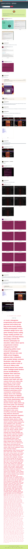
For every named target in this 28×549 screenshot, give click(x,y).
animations (17, 461)
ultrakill (8, 529)
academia (20, 513)
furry (5, 337)
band (14, 445)
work (19, 453)
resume (5, 458)
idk (16, 361)
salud (7, 508)
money (12, 442)
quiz (18, 529)
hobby (11, 475)
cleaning (22, 512)
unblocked (11, 501)
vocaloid (17, 375)
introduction (13, 471)
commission (7, 531)
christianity (14, 482)
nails (8, 518)
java (8, 510)
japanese (10, 445)
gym (18, 458)
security (20, 477)
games (19, 322)
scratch (21, 496)
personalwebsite (7, 438)
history (21, 337)
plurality (17, 500)
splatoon (10, 464)
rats (15, 517)
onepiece (11, 524)
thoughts (11, 425)
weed (15, 506)
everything (7, 412)
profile (14, 451)
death (19, 489)
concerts (23, 522)
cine (13, 477)
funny (5, 404)
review (4, 527)
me (15, 395)
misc (23, 496)
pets (19, 425)
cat (9, 386)
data (9, 480)
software (6, 395)
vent (7, 494)
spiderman (17, 526)
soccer (22, 425)
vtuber (13, 423)
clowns (19, 497)
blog (5, 326)
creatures (4, 537)
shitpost (23, 528)
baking (5, 385)
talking (13, 522)
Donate (9, 547)
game (5, 332)
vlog (13, 492)
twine (15, 498)
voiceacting (20, 522)
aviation (19, 518)
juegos (5, 441)
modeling (8, 511)
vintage (20, 419)
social (5, 423)
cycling (11, 522)
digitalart (19, 395)
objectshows (21, 478)
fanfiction (17, 377)
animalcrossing (7, 536)
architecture (6, 428)
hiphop (20, 481)
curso (21, 519)
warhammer (18, 538)
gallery (5, 472)
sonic (9, 406)
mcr (6, 500)
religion (15, 403)
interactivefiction (15, 536)
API (14, 547)
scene (16, 410)
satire (17, 532)
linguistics (15, 455)
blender (7, 475)
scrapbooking (11, 517)
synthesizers (16, 533)
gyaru (8, 462)
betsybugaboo (6, 18)
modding (5, 466)
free (16, 463)
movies (9, 326)
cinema (6, 386)
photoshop (8, 542)
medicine (13, 463)
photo (7, 454)
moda (5, 431)
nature (17, 343)
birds (20, 441)
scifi (14, 385)
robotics (10, 489)
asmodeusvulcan (6, 46)
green (22, 507)
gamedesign (6, 468)
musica (15, 332)
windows (18, 464)
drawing (10, 332)
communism (10, 483)
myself (5, 477)
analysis (12, 514)
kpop (16, 337)
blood (10, 533)
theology (6, 519)
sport (5, 399)
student (5, 493)
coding (20, 332)
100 (19, 315)
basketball (9, 423)
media (6, 376)
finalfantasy (23, 538)
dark (17, 480)
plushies (21, 483)
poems (7, 453)
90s (18, 386)
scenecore (17, 485)
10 (12, 315)
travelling (19, 490)
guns (18, 526)
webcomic (17, 373)
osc (20, 470)
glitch (15, 522)
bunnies (5, 481)
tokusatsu (16, 541)
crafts (17, 365)
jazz (14, 498)
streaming (20, 404)
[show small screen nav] (27, 0)
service (9, 515)
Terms (19, 547)
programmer (9, 503)
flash (14, 504)
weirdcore (21, 428)
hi (18, 508)
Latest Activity (5, 3)
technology (7, 339)
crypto (9, 447)
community (13, 412)
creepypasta (19, 463)
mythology (13, 472)
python (13, 467)
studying (17, 476)
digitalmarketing (5, 517)
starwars (11, 498)
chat (5, 437)
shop (9, 432)
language (6, 432)
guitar (12, 404)
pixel (22, 480)
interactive (11, 468)
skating (21, 500)
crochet (18, 385)
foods (22, 482)
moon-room (5, 83)
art (4, 320)
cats (19, 324)
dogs (19, 361)
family (10, 467)
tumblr (10, 504)
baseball (20, 502)
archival (9, 541)
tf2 (17, 486)
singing (20, 435)
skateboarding (20, 459)
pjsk (15, 478)
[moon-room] (2, 84)
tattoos (9, 508)
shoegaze (13, 527)
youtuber (18, 531)
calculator (22, 531)
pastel (21, 499)
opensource (13, 509)
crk (16, 527)
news (10, 379)
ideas (16, 510)
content (8, 527)
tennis (8, 517)
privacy (18, 483)
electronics (16, 413)
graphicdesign (16, 399)
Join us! (8, 15)
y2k (5, 365)
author (17, 511)
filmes (12, 490)
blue (4, 490)
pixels (8, 470)
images (9, 500)
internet (11, 367)
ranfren (20, 541)
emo (9, 376)
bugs (5, 444)
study (10, 417)
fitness (7, 437)
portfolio (16, 335)
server (6, 526)
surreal (10, 519)
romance (22, 453)
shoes (15, 513)
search (18, 514)
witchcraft (15, 444)
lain (16, 459)
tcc (9, 511)
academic (18, 523)
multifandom (19, 536)
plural (10, 513)
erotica (20, 523)
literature (6, 341)
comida (14, 392)
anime (15, 322)
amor (7, 477)
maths (9, 494)
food (11, 324)
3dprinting (21, 506)
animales (5, 505)
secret (12, 541)
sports (22, 343)
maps (20, 510)
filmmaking (17, 488)
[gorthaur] (2, 184)
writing (15, 324)
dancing (8, 459)
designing (19, 491)
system (10, 455)
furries (12, 447)
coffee (16, 425)
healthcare (13, 512)
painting (10, 385)
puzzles (21, 466)
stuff (18, 379)
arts (14, 381)
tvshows (6, 445)
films (11, 373)
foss (11, 523)
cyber (13, 502)
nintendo (9, 435)
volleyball (20, 486)
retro (17, 353)
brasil (13, 489)
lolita (11, 497)
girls (17, 497)
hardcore (5, 513)
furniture (17, 522)
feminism (5, 485)
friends (11, 403)
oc (21, 363)
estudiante (16, 518)
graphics (6, 388)
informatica (9, 434)
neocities (20, 529)
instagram (5, 531)
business (6, 379)
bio (8, 467)
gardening (7, 363)
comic (18, 363)
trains (15, 499)
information (20, 434)
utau (20, 484)
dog (15, 468)
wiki (15, 458)
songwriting (11, 532)
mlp (21, 432)
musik (21, 538)
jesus (9, 497)
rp (17, 475)
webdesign (6, 425)
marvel (8, 458)
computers (17, 357)
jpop (7, 496)
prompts (5, 541)
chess (9, 466)
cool (16, 404)
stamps (12, 461)
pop (17, 498)
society (15, 523)
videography (5, 501)
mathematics (12, 470)
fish (4, 454)
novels (17, 474)
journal (6, 371)
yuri (10, 461)
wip (12, 444)
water (21, 520)
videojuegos (14, 351)
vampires (15, 453)
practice (20, 527)
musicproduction (8, 524)
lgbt (13, 397)
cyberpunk (6, 420)
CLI (10, 547)
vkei (8, 478)
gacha (10, 520)
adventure (22, 474)
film (18, 339)
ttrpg (5, 413)
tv (18, 371)
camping (21, 528)
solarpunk (15, 531)
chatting (5, 509)
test (10, 377)
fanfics (18, 524)
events (10, 454)
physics (14, 438)
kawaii (16, 369)
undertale (16, 429)
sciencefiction (11, 518)
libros (5, 453)
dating (11, 536)
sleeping (14, 448)
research (8, 444)
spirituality (10, 422)
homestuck (7, 390)
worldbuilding (13, 371)
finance (22, 450)
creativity (6, 397)
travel (18, 349)
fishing (10, 512)
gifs (18, 478)
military (4, 533)
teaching (17, 470)
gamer (17, 504)
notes (16, 524)
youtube (9, 359)
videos (13, 365)
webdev (18, 496)
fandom (21, 369)
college (19, 499)
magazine (14, 519)
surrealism (20, 507)
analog (22, 510)
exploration (5, 536)
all (17, 451)
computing (5, 499)
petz (20, 519)
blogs (10, 420)
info (9, 442)
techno (11, 508)
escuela (17, 502)
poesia (12, 520)
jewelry (7, 489)
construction (18, 501)
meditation (13, 531)
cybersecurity (19, 442)
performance (10, 526)
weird (18, 417)
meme (9, 463)
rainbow (22, 537)
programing (7, 349)
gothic (20, 458)
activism (9, 486)
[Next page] (20, 315)
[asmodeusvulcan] (2, 47)
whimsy (5, 467)
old (18, 498)
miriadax (10, 537)
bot (12, 528)
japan (19, 431)
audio (5, 480)
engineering (7, 415)
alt (11, 480)
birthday (14, 464)
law (13, 481)
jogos (5, 459)
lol (10, 482)
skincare (8, 507)
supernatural (5, 503)
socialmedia (6, 491)
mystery (22, 464)
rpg (23, 403)
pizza (22, 472)
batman (4, 526)
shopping (18, 432)
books (14, 326)
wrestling (13, 484)
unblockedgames (22, 533)
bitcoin (6, 508)
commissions (7, 392)
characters (11, 401)
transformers (16, 494)
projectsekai (6, 542)
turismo (20, 517)
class (6, 533)
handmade (5, 528)
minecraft (7, 351)
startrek (9, 528)
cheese (16, 537)
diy (21, 386)
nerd (7, 506)
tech (12, 347)
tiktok (6, 509)
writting (16, 512)
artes (14, 502)
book (5, 434)
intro (5, 463)
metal (22, 399)
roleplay (14, 406)
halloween (17, 513)
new (19, 533)
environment (5, 498)
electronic (19, 494)
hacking (20, 422)
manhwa (19, 493)
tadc (14, 538)
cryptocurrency (12, 533)
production (6, 486)
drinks (7, 541)
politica (10, 541)
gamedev (7, 353)
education (7, 343)
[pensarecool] (2, 61)
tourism (4, 515)
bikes (10, 529)
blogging (16, 355)
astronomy (17, 437)
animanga (15, 511)
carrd (5, 475)
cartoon (11, 462)
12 (14, 315)
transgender (14, 457)
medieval (16, 514)
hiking (5, 462)
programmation (18, 528)
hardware (5, 507)
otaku (7, 518)
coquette (17, 466)
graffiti (4, 519)
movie (8, 431)
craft (15, 480)
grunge (6, 492)
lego (16, 505)
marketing (19, 394)
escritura (22, 526)
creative (12, 431)
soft (14, 524)
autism (8, 451)
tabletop (16, 509)
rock (18, 406)
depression (17, 520)
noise (7, 483)
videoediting (20, 504)
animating (15, 532)
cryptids (8, 523)
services (23, 502)
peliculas (21, 461)
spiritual (4, 538)
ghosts (4, 523)
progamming (8, 490)
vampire (10, 527)
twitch (11, 485)
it (14, 425)
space (13, 377)
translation (13, 503)
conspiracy (17, 515)
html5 (14, 450)
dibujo (4, 529)
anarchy (22, 524)
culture (18, 381)
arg (7, 365)
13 (15, 315)
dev (17, 493)
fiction (11, 381)
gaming (19, 326)
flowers (15, 426)
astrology (12, 458)
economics (5, 511)
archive (19, 390)
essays (7, 457)
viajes (18, 533)
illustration (7, 361)
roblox (13, 343)
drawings (15, 462)
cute (13, 337)
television (20, 451)
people (10, 509)
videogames (14, 320)
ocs (21, 335)
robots (22, 468)
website (18, 383)
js (14, 512)
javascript (6, 419)
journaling (6, 383)
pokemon (7, 357)
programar (5, 506)
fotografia (5, 484)
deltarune (9, 413)
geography (9, 488)
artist (13, 394)
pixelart (18, 392)
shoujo (22, 529)
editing (6, 401)
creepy (21, 501)
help (8, 502)
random (13, 363)
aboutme (6, 403)
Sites (2, 4)
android (16, 496)
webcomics (14, 415)
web (20, 353)
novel (4, 497)
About (6, 547)
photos (16, 419)
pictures (5, 488)
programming (8, 322)
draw (20, 498)
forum (15, 507)
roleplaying (17, 477)
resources (6, 471)
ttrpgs (5, 435)
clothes (6, 406)
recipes (12, 478)
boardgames (14, 486)
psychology (13, 390)
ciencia (13, 538)
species (14, 529)
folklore (20, 524)
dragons (22, 471)
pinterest (20, 485)
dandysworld (14, 526)
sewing (22, 406)
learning (6, 377)
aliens (7, 461)
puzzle (21, 454)
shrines (4, 524)
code (8, 408)
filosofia (13, 532)
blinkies (12, 439)
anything (6, 442)
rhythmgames (10, 531)
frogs (14, 518)
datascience (14, 541)
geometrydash (20, 537)
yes (19, 508)
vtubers (13, 499)
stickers (22, 494)
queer (5, 369)
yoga (8, 501)
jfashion (14, 475)
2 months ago (5, 19)
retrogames (5, 518)
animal (16, 529)
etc (11, 383)
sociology (20, 509)
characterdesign (7, 476)
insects (8, 505)
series (12, 386)
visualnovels (6, 455)
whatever (14, 500)
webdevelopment (19, 467)
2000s (5, 355)
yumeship (14, 501)
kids (20, 526)
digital (19, 439)
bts (22, 491)
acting (9, 496)
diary (11, 357)
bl (16, 478)
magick (7, 538)
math (21, 379)
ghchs (17, 472)
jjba (7, 522)
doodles (14, 528)
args (12, 496)
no (23, 477)
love (13, 353)
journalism (13, 466)
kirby (22, 513)
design (12, 330)
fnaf (23, 422)
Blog (12, 547)
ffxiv (13, 485)
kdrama (18, 510)
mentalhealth (20, 457)
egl (9, 514)
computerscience (6, 504)
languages (20, 412)
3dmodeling (15, 491)
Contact (22, 547)
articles (14, 527)
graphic (16, 489)
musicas (22, 523)
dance (10, 394)
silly (21, 381)
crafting (13, 435)
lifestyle (9, 399)
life (11, 353)
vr (21, 455)
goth (21, 388)
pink (5, 359)
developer (6, 464)
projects (21, 445)
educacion (6, 426)
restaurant (8, 512)
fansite (20, 480)
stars (13, 480)
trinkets (10, 505)
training (4, 532)
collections (13, 536)
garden (19, 520)
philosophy (13, 341)
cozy (15, 493)
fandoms (19, 426)
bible (5, 514)
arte (21, 330)
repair (11, 537)
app (22, 462)
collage (13, 488)
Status (16, 547)
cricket (14, 514)
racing (22, 514)
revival (19, 532)
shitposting (18, 519)
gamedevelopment (8, 450)
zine (9, 471)
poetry (9, 337)
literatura (10, 492)
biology (11, 426)
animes (5, 447)
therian (13, 506)
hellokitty (18, 492)
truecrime (11, 510)
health (14, 379)
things (5, 494)
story (5, 408)
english (19, 462)
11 (13, 315)
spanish (5, 478)
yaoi (19, 444)
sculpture (8, 514)
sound (22, 509)
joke (8, 537)
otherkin (20, 512)
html (15, 347)
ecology (10, 502)
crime (7, 533)
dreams (19, 455)
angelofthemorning (7, 79)
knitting (11, 453)
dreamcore (13, 474)
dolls (5, 451)
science (15, 345)
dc (9, 506)
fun (19, 341)
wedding (7, 515)
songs (9, 485)
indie (22, 397)
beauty (11, 419)
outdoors (15, 490)
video (13, 361)
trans (15, 401)
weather (17, 507)
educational (9, 493)
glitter (11, 529)
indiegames (16, 481)
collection (11, 500)
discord (11, 429)
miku (10, 506)
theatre (17, 445)
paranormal (6, 482)
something (13, 537)
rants (8, 519)
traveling (10, 477)
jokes (4, 541)
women (17, 517)
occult (22, 447)
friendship (11, 515)
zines (12, 410)
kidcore (20, 515)
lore (8, 429)
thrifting (8, 513)
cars (12, 376)
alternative (14, 434)
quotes (9, 522)
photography (13, 328)
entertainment (14, 408)
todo (8, 532)
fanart (9, 404)
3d (9, 388)
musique (21, 532)
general (22, 517)
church (19, 531)
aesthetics (20, 415)
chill (17, 512)
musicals (9, 472)
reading (10, 335)
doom (16, 503)
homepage (12, 513)
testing (16, 439)
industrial (23, 532)
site (15, 442)
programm (23, 536)
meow (7, 480)
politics (14, 349)
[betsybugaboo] (2, 19)
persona (12, 504)
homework (5, 520)
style (10, 478)
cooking (6, 367)
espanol (9, 536)
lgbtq (19, 401)
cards (13, 524)
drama (8, 509)
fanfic (11, 459)
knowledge (14, 515)
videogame (7, 347)
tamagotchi (7, 537)
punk (15, 386)
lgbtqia (11, 507)
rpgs (4, 489)
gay (22, 420)
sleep (5, 448)
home (20, 482)
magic (15, 431)
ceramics (14, 520)
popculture (18, 468)
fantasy (15, 359)
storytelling (18, 423)
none (21, 489)
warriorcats (19, 505)
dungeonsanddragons (10, 538)
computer (12, 428)
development (7, 410)
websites (9, 441)
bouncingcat (5, 165)
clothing (13, 432)
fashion (6, 328)
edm (12, 511)
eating (20, 514)
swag (5, 483)
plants (20, 403)
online (14, 476)
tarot (5, 457)
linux (16, 367)
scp (8, 533)
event (15, 505)
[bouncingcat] (2, 166)
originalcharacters (16, 420)
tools (15, 492)
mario (15, 497)
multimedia (18, 503)
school (10, 355)
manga (6, 335)
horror (17, 330)
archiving (18, 541)
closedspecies (5, 522)
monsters (7, 510)
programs (6, 527)
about (13, 441)
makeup (6, 394)
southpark (17, 506)
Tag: (1, 6)
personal (6, 324)
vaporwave (12, 437)
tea (13, 496)
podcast (20, 488)
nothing (17, 441)
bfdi (9, 482)
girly (7, 499)
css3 (5, 538)
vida (6, 513)
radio (17, 435)
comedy (6, 417)
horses (5, 500)
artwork (22, 511)
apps (5, 461)
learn (4, 514)
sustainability (21, 518)
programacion (8, 345)
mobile (10, 523)
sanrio (19, 397)
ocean (11, 476)
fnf (7, 474)
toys (14, 459)
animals (13, 339)
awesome (12, 494)
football (17, 388)
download (22, 541)
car (4, 492)
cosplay (21, 429)
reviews (14, 417)
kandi (13, 507)
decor (15, 528)
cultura (4, 510)
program (11, 395)
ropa (17, 509)
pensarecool (6, 61)
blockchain (7, 528)
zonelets (17, 484)
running (15, 483)
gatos (17, 438)
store (13, 497)
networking (7, 520)
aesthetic (7, 373)
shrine (17, 482)
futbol (10, 457)
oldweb (16, 428)
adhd (7, 532)
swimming (14, 508)
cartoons (21, 359)
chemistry (5, 496)
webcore (6, 422)
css (16, 397)
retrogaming (5, 502)
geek (5, 529)
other (11, 451)
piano (5, 474)
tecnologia (9, 448)
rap (6, 463)
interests (18, 450)
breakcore (9, 484)
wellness (14, 517)
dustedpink (11, 161)
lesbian (21, 492)
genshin (18, 454)
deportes (20, 476)
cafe (7, 497)
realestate (10, 499)
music (8, 320)
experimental (7, 439)
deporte (9, 498)
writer (6, 523)
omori (13, 493)
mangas (19, 511)
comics (20, 328)
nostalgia (11, 369)
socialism (17, 508)
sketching (14, 510)
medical (21, 508)
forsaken (22, 527)
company (18, 527)
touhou (5, 470)
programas (5, 512)
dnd (10, 397)
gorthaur (5, 184)
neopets (16, 538)
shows (13, 388)
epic (4, 508)
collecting (14, 454)
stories (14, 383)
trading (13, 505)
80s (6, 497)
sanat (11, 528)
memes (20, 367)
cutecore (6, 381)
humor (18, 471)
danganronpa (9, 481)
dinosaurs (10, 491)
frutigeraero (17, 447)
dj (19, 500)
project (5, 429)
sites (15, 519)
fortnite (9, 474)
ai (9, 365)
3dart (13, 523)
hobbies (16, 422)
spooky (20, 536)
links (20, 472)
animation (7, 330)
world (11, 511)
